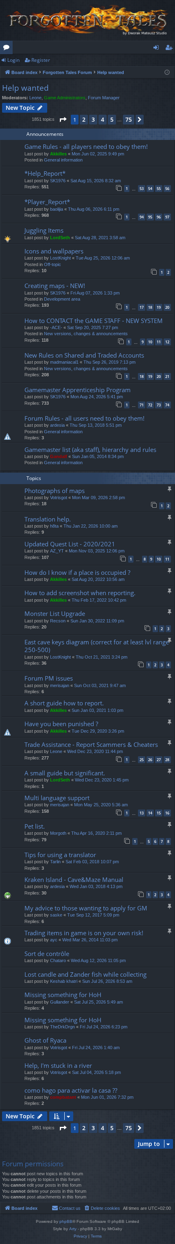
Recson (58, 620)
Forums (8, 49)
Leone (35, 97)
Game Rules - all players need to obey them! (86, 146)
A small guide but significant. (64, 773)
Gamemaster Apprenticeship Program (77, 390)
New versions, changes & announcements (86, 333)
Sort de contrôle (46, 953)
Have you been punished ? (61, 724)
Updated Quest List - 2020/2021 (69, 544)
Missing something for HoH (62, 995)
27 (159, 759)
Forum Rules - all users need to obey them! (84, 418)
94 (142, 217)
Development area (62, 299)
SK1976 (58, 180)
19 (159, 307)
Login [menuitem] (157, 49)
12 (167, 342)
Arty (73, 1229)
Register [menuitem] (170, 49)
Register (40, 60)
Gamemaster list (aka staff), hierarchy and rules (90, 449)
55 (159, 188)
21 (167, 376)
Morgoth (58, 833)
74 (167, 405)
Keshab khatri (63, 981)
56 (167, 188)
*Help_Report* (45, 173)
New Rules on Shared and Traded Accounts (84, 355)
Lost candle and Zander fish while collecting (85, 974)
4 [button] (102, 119)
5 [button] (112, 119)
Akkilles (58, 153)
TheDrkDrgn (62, 1026)
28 (167, 759)
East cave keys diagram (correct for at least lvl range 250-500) (96, 646)
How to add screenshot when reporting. (80, 593)
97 (167, 217)
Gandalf (58, 456)
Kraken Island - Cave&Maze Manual (73, 879)
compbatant (63, 1097)
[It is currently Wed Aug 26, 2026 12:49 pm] (167, 72)
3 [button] (93, 119)
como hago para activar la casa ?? (70, 1090)
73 (159, 405)
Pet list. (34, 826)
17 (142, 307)
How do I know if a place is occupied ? (77, 572)
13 (142, 813)
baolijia (56, 209)
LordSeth (60, 237)
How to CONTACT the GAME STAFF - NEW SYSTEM (93, 320)
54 (150, 188)
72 (150, 405)
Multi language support (57, 798)
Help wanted (25, 88)
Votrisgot (58, 497)
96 (159, 217)
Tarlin (55, 861)
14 (150, 813)
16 (167, 813)
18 (150, 307)
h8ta (54, 526)
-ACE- (56, 327)
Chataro (58, 960)
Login (13, 60)
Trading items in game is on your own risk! (83, 933)
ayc (53, 939)
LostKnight (60, 257)
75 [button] (128, 119)
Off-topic (52, 264)
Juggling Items (43, 230)
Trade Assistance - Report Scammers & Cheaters (91, 744)
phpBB (65, 1221)
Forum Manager (104, 97)
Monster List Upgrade (54, 613)
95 (150, 217)
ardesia (57, 425)
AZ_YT (57, 550)
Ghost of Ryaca (45, 1040)
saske (56, 914)
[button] (63, 119)
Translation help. (47, 519)
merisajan (59, 685)
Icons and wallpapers (53, 251)
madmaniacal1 (64, 362)
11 (159, 342)
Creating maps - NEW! (54, 286)
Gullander (59, 1002)
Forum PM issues (48, 678)
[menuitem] (101, 1208)
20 (167, 307)
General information (63, 159)
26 (150, 759)
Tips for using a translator (60, 855)
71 (142, 405)
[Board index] (87, 20)
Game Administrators (64, 97)
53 (142, 188)
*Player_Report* (47, 202)
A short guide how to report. (64, 703)
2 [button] (83, 119)
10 (150, 342)
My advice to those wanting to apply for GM (85, 908)
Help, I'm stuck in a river (58, 1065)
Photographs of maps (54, 491)
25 (142, 759)
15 (159, 813)
